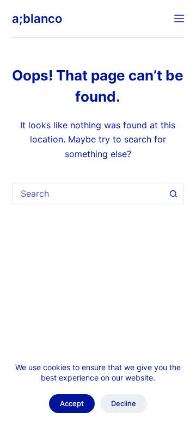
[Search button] (173, 193)
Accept (72, 403)
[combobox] (88, 193)
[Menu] (179, 18)
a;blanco (37, 18)
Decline (123, 403)
